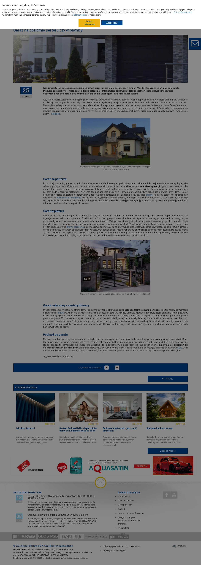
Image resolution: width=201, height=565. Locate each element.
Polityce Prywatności (183, 12)
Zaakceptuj (111, 23)
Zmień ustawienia (89, 23)
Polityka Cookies (80, 15)
